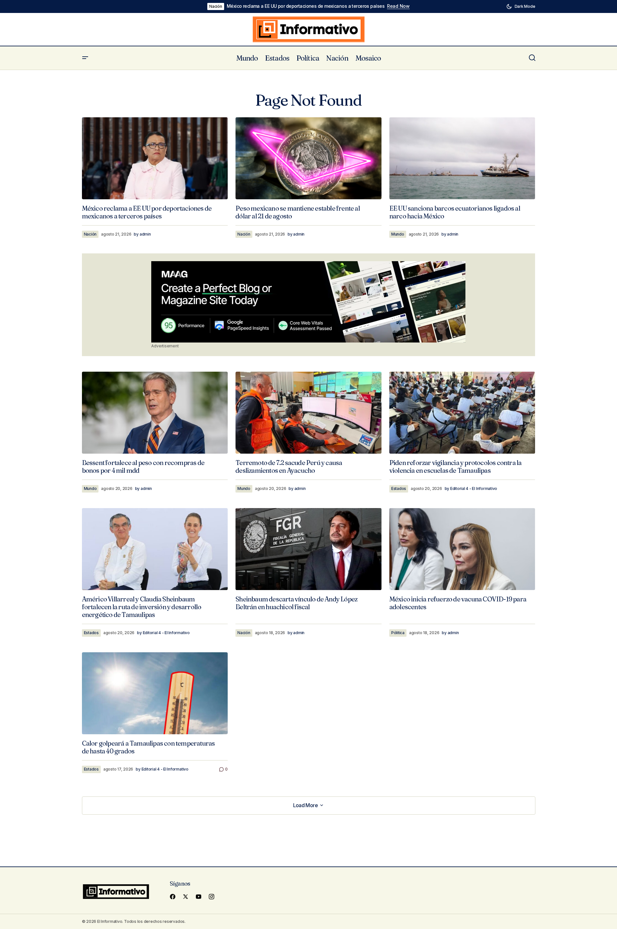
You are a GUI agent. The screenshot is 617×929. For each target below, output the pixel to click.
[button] (520, 6)
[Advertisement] (308, 301)
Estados (398, 488)
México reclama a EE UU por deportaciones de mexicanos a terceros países (305, 6)
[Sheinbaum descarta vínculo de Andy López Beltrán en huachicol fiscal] (308, 549)
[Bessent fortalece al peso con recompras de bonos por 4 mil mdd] (155, 413)
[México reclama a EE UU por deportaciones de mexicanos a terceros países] (155, 158)
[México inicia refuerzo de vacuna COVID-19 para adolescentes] (462, 549)
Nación (215, 6)
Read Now (398, 6)
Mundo (397, 234)
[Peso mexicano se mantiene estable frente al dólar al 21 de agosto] (308, 158)
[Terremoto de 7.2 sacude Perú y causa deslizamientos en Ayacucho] (308, 413)
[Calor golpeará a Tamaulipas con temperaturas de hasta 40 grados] (155, 693)
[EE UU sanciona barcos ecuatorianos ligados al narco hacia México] (462, 158)
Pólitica (398, 632)
